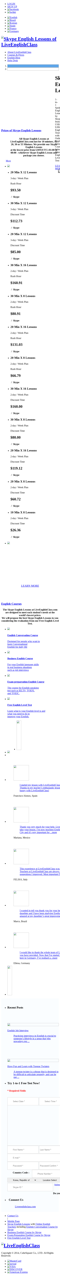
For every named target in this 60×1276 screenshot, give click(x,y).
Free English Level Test (18, 1238)
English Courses (11, 603)
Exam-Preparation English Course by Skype (28, 1235)
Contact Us (12, 1215)
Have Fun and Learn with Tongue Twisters (28, 1066)
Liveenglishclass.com (25, 1206)
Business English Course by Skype (24, 1232)
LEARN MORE (30, 585)
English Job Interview (18, 1030)
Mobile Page (13, 1221)
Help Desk (12, 60)
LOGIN (11, 3)
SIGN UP (12, 6)
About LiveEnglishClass (19, 52)
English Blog (13, 57)
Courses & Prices (15, 55)
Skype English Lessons (18, 1224)
